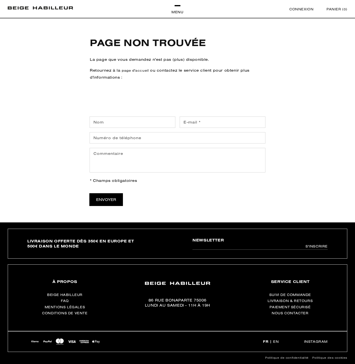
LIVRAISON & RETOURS (290, 301)
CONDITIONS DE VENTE (64, 313)
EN (276, 341)
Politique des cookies (329, 357)
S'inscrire (316, 246)
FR (265, 341)
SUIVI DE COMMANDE (290, 295)
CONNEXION (301, 9)
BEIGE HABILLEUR (65, 295)
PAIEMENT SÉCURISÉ (290, 307)
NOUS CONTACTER (290, 313)
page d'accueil (135, 70)
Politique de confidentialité (287, 357)
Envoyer (106, 199)
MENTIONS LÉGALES (65, 307)
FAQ (65, 301)
